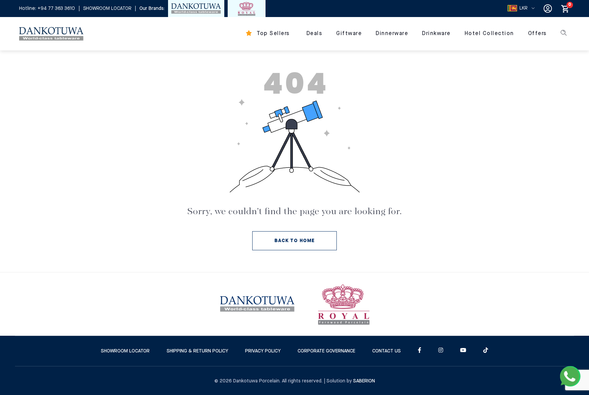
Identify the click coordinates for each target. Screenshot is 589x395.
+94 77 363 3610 (56, 8)
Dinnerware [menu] (392, 33)
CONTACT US (386, 351)
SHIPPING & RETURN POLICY (197, 351)
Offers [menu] (537, 33)
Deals (314, 33)
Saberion (364, 381)
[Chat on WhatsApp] (570, 376)
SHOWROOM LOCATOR (107, 8)
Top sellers (272, 33)
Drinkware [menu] (436, 33)
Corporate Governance (326, 351)
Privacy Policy (263, 351)
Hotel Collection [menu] (489, 33)
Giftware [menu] (349, 33)
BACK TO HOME (294, 240)
